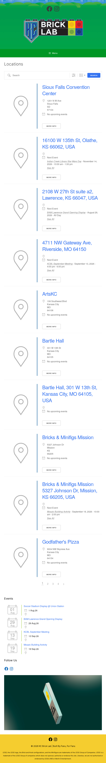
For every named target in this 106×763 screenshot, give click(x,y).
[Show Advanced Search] (73, 75)
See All (50, 168)
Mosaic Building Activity (58, 511)
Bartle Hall (53, 340)
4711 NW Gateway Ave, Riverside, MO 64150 (67, 245)
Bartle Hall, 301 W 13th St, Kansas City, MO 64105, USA (69, 394)
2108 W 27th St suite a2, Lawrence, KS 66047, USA (70, 194)
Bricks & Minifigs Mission (67, 437)
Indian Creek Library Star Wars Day (64, 161)
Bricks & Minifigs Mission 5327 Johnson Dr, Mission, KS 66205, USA (69, 490)
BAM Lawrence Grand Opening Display (66, 212)
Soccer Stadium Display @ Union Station (44, 606)
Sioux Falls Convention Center (66, 90)
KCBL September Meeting (60, 263)
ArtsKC (49, 293)
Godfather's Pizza (60, 541)
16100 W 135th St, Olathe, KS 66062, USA (69, 143)
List (81, 75)
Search (93, 75)
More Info (51, 126)
